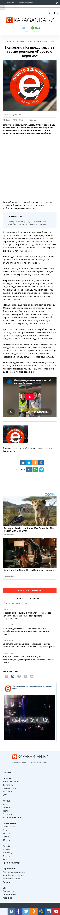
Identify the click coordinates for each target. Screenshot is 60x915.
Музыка (6, 807)
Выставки (7, 814)
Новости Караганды (12, 781)
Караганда (8, 849)
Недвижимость (10, 826)
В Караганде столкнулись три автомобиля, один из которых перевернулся (26, 222)
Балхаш (6, 856)
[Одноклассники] (35, 462)
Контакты (11, 2)
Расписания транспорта (14, 872)
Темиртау (7, 852)
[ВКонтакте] (23, 462)
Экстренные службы (12, 878)
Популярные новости (29, 598)
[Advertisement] (30, 168)
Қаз (50, 13)
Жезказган (8, 859)
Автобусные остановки (14, 875)
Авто (5, 830)
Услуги (6, 836)
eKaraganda (34, 120)
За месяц (16, 603)
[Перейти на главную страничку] (30, 22)
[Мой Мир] (41, 462)
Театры (6, 810)
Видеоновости (9, 788)
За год (24, 603)
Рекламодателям (26, 2)
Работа (6, 833)
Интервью (7, 791)
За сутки (6, 603)
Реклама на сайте (38, 763)
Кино (5, 804)
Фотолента (8, 785)
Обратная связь (19, 763)
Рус (56, 13)
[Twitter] (29, 462)
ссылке (19, 451)
